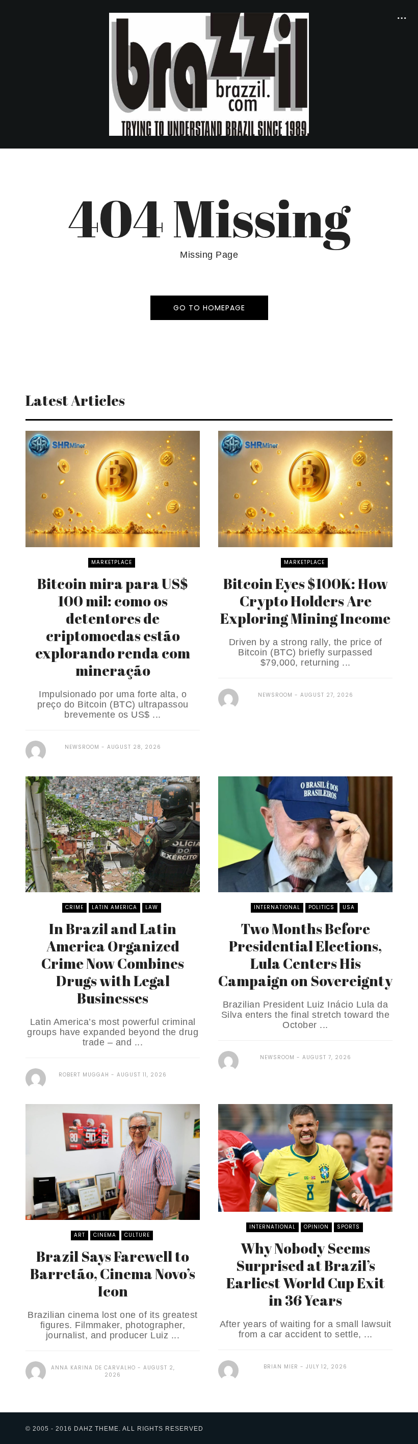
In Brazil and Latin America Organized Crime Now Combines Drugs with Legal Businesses (112, 963)
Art (79, 1235)
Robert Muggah (84, 1075)
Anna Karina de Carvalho (93, 1368)
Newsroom (82, 747)
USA (349, 907)
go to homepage (209, 308)
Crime (74, 907)
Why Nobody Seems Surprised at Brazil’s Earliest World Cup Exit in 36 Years (305, 1274)
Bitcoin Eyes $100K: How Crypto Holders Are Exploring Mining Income (305, 601)
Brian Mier (281, 1366)
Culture (137, 1235)
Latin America (114, 907)
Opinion (316, 1227)
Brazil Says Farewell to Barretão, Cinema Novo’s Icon (112, 1273)
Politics (321, 907)
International (277, 907)
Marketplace (111, 562)
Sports (348, 1227)
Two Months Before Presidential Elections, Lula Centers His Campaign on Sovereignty (305, 954)
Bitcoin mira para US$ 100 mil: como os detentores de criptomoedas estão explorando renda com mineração (112, 627)
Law (151, 907)
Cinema (104, 1235)
